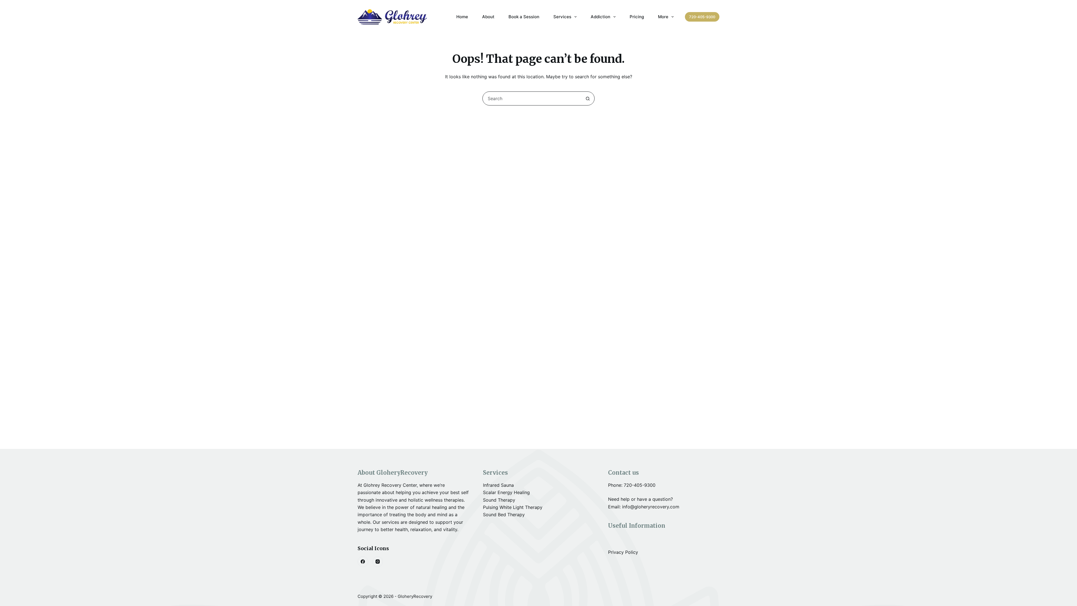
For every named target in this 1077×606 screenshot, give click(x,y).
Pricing (637, 16)
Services (562, 16)
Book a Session (523, 16)
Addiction (600, 16)
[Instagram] (377, 561)
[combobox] (532, 98)
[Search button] (587, 98)
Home (462, 16)
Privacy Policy (623, 552)
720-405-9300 (702, 17)
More (663, 16)
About (488, 16)
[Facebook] (363, 561)
